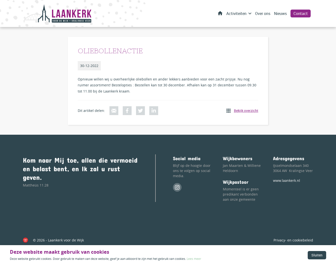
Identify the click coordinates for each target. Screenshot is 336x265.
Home (220, 13)
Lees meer (194, 259)
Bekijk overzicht (246, 110)
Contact (300, 13)
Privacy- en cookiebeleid (293, 240)
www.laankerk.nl (286, 180)
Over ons (262, 13)
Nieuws (280, 13)
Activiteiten (236, 13)
